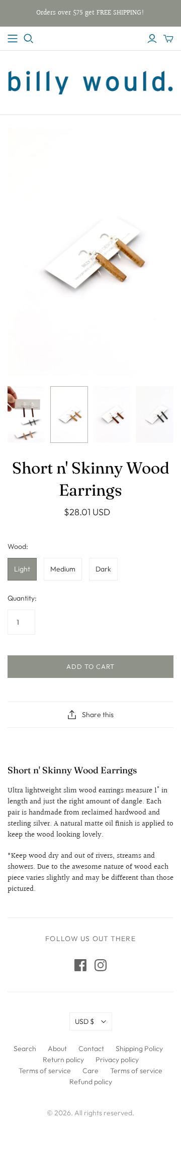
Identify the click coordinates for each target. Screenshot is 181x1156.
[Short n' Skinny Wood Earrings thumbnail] (69, 414)
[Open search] (29, 39)
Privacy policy (117, 1059)
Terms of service (45, 1070)
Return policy (63, 1059)
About (57, 1048)
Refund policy (90, 1081)
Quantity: (22, 598)
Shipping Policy (139, 1048)
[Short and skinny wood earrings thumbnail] (26, 414)
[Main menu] (13, 39)
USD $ (84, 1021)
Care (90, 1070)
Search (25, 1048)
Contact (91, 1048)
